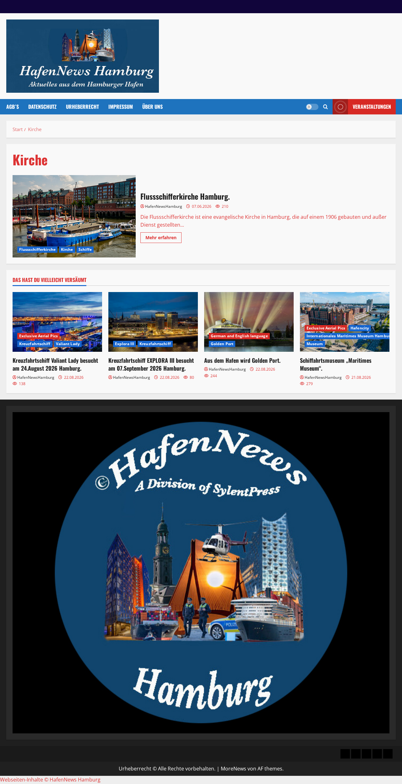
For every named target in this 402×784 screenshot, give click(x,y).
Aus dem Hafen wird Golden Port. (242, 360)
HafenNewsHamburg (163, 206)
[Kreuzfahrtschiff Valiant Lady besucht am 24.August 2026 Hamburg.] (57, 322)
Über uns (152, 106)
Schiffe (85, 249)
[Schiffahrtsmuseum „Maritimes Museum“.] (344, 322)
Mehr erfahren (163, 238)
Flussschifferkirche (37, 249)
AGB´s (12, 106)
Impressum (120, 106)
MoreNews (233, 768)
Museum (315, 343)
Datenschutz (42, 106)
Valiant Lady (68, 343)
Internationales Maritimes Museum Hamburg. (350, 336)
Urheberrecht (82, 106)
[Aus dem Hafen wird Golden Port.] (249, 322)
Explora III (124, 343)
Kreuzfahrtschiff (35, 343)
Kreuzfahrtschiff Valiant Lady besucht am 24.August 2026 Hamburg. (55, 364)
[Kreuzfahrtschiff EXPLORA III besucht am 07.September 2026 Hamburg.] (153, 322)
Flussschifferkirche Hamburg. (74, 216)
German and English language (239, 336)
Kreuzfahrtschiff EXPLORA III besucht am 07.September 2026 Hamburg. (151, 364)
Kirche (67, 249)
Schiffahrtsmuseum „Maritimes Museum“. (336, 364)
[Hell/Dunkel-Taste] (312, 107)
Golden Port (222, 343)
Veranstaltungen (372, 106)
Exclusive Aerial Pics (38, 336)
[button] (325, 107)
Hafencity (359, 328)
